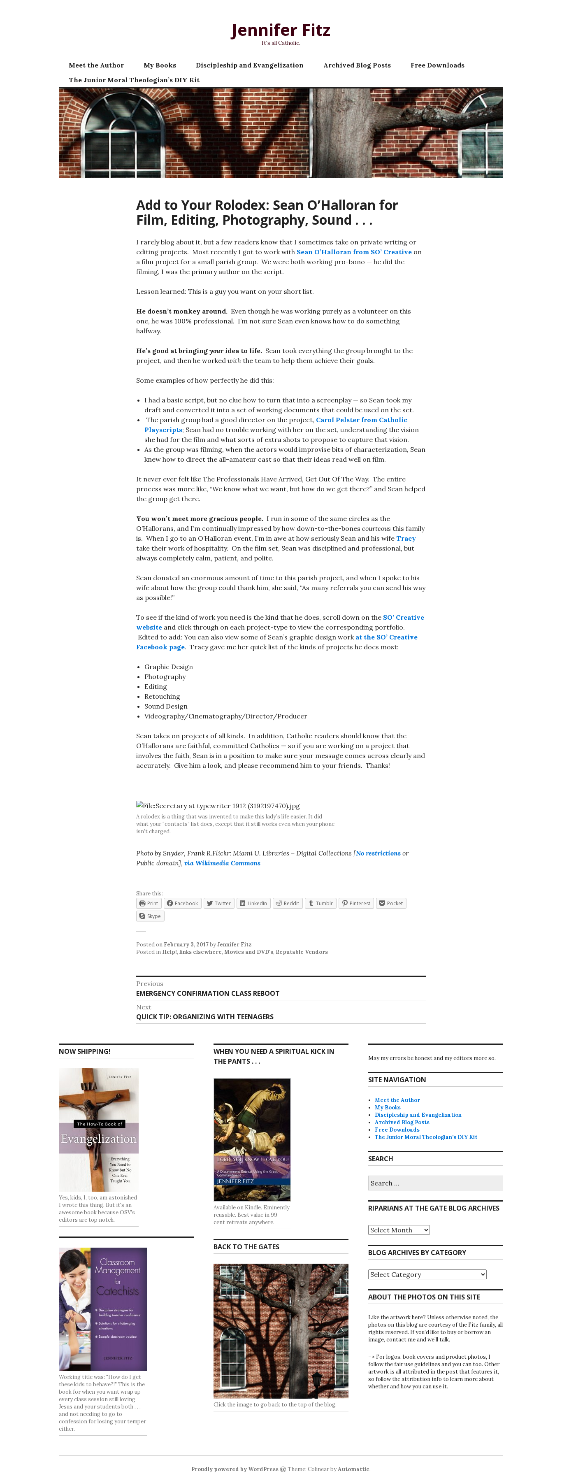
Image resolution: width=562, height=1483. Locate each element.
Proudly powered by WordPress (235, 1469)
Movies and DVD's (248, 951)
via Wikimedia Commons (222, 863)
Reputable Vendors (302, 951)
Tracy (406, 538)
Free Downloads (437, 65)
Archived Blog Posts (357, 65)
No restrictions (378, 853)
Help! (169, 951)
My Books (160, 65)
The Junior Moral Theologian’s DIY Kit (134, 80)
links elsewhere (200, 951)
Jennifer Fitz (281, 29)
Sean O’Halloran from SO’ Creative (354, 252)
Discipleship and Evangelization (250, 65)
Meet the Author (96, 65)
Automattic (353, 1469)
